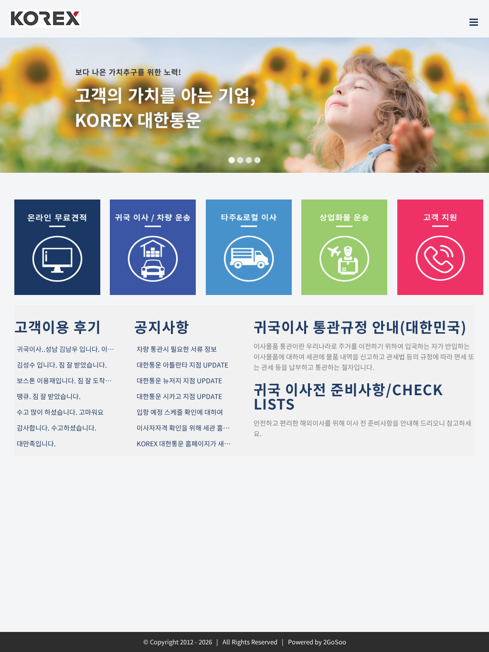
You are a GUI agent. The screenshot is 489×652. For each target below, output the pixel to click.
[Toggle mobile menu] (474, 22)
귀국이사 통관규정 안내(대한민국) (360, 326)
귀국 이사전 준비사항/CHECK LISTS (348, 396)
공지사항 (162, 326)
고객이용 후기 (57, 326)
